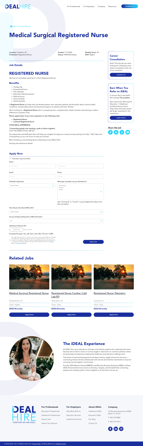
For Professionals (73, 6)
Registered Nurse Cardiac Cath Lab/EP (69, 295)
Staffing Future (61, 444)
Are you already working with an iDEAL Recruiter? (25, 217)
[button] (129, 6)
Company (101, 6)
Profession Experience (16, 181)
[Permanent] (80, 186)
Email (11, 172)
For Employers (88, 6)
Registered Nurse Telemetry (110, 293)
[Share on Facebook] (110, 132)
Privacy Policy (36, 444)
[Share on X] (122, 132)
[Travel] (80, 190)
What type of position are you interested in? (72, 181)
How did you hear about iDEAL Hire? (21, 208)
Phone (59, 172)
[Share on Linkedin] (116, 132)
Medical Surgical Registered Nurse (29, 293)
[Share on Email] (127, 132)
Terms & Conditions (21, 243)
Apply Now (29, 315)
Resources (112, 6)
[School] (80, 188)
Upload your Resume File (18, 226)
